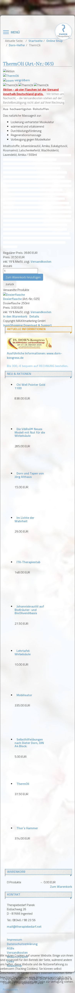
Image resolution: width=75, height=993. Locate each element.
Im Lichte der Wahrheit (24, 519)
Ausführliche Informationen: (34, 355)
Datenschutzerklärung (22, 944)
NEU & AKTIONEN (19, 373)
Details (34, 316)
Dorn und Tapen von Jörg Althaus (29, 475)
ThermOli (23, 783)
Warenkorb (16, 871)
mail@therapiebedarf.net (24, 926)
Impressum (14, 939)
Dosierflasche (12, 298)
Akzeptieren (10, 989)
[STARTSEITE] (63, 31)
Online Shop (54, 40)
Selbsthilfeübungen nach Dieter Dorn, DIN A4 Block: (29, 742)
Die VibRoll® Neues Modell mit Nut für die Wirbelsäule (30, 432)
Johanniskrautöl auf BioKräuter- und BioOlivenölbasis (29, 609)
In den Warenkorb (15, 316)
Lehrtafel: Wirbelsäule (23, 652)
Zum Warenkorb (61, 886)
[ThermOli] (10, 85)
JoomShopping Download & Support (27, 325)
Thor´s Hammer (27, 828)
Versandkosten (41, 261)
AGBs (10, 948)
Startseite (35, 40)
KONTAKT (13, 894)
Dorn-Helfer (17, 45)
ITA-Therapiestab (28, 562)
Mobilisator (24, 695)
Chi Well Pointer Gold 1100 (30, 386)
